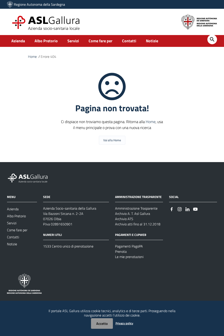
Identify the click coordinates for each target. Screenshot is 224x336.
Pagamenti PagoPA (129, 246)
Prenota (121, 251)
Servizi (73, 41)
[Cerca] (212, 39)
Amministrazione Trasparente (136, 208)
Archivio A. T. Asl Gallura (132, 213)
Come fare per (100, 41)
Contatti (129, 41)
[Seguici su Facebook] (171, 209)
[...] (29, 177)
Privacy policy (124, 323)
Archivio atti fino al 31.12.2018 (137, 224)
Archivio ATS (124, 218)
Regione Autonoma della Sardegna (39, 4)
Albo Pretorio (46, 41)
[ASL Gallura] (10, 4)
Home (32, 56)
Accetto (102, 323)
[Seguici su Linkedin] (187, 209)
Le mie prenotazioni (129, 256)
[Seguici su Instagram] (179, 209)
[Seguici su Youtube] (195, 209)
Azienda (18, 41)
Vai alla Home (112, 140)
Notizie (152, 41)
